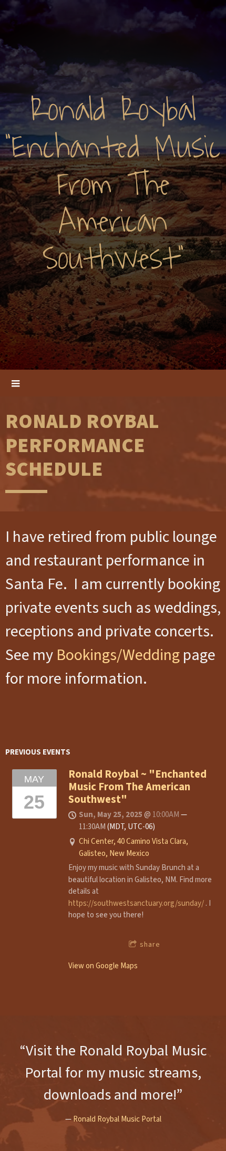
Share (150, 944)
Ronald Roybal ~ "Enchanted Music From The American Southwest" (137, 787)
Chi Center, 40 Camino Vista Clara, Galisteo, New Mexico (133, 847)
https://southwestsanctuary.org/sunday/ (136, 903)
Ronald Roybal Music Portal (117, 1119)
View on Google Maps (103, 965)
